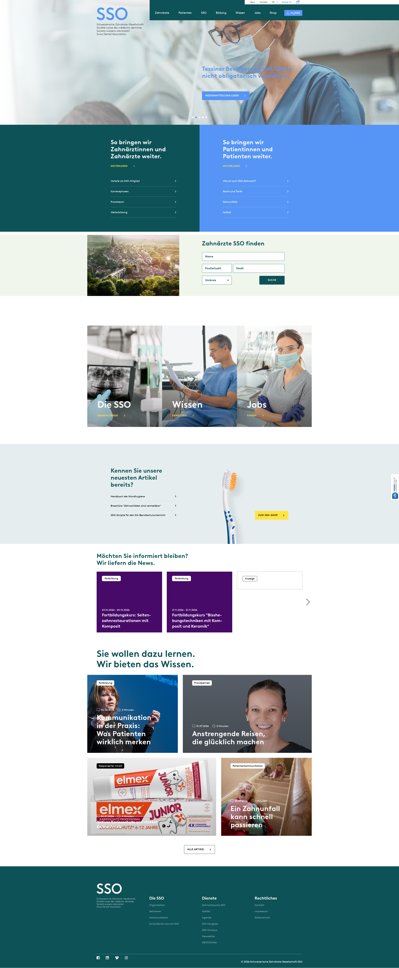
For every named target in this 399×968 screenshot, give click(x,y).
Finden (252, 415)
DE (273, 2)
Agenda (206, 917)
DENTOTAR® (209, 942)
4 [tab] (203, 117)
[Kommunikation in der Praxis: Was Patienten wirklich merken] (132, 714)
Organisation (157, 905)
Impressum (261, 911)
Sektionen (155, 911)
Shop (273, 13)
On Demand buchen (219, 95)
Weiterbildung (119, 212)
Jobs (257, 13)
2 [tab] (196, 117)
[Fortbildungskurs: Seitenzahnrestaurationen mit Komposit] (129, 602)
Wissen (240, 13)
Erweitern (179, 415)
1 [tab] (192, 117)
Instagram (126, 957)
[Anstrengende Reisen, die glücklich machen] (247, 714)
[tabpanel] (199, 63)
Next (307, 602)
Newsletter (208, 936)
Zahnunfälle (230, 201)
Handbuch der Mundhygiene (128, 496)
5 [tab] (206, 117)
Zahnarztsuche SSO (213, 905)
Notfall (227, 212)
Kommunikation (158, 917)
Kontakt (263, 2)
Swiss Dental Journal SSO (164, 923)
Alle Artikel (195, 849)
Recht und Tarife (232, 191)
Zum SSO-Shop (268, 515)
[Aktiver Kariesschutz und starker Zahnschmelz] (151, 797)
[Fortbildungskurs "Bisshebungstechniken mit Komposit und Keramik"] (199, 602)
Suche (285, 2)
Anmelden (293, 13)
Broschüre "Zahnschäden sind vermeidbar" (136, 505)
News (252, 2)
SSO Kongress (210, 923)
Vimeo (117, 957)
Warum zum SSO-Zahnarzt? (239, 180)
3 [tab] (199, 117)
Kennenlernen (107, 415)
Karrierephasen (120, 191)
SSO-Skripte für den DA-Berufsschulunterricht (138, 515)
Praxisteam (117, 201)
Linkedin (107, 957)
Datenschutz (262, 917)
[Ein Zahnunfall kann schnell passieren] (266, 797)
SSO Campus (209, 930)
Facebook (98, 957)
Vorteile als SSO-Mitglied (125, 180)
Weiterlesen (119, 166)
